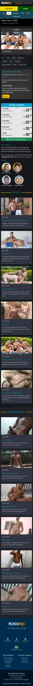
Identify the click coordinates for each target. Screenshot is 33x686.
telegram (25, 641)
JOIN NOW (8, 9)
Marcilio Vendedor (7, 185)
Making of (8, 662)
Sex (9, 13)
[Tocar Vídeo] (16, 40)
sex (8, 58)
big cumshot (6, 65)
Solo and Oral (8, 660)
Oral (22, 13)
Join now (25, 658)
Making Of (16, 16)
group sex (22, 65)
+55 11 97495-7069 (15, 679)
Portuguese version (16, 649)
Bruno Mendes (6, 173)
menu (26, 3)
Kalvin (17, 173)
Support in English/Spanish (17, 139)
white (14, 58)
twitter (16, 641)
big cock (21, 58)
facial (14, 65)
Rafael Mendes (19, 185)
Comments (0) (7, 51)
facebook (8, 641)
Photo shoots (8, 658)
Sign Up (5, 96)
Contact (24, 660)
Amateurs (15, 13)
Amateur (8, 666)
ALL (4, 13)
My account (25, 662)
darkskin (18, 61)
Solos (28, 13)
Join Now (19, 3)
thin (11, 61)
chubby (4, 61)
